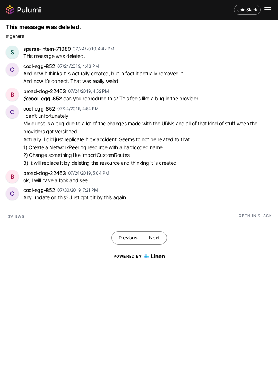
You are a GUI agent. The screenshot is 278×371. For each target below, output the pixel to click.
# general (15, 36)
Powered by (128, 256)
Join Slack (247, 9)
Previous (128, 238)
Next (154, 238)
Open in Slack (255, 215)
